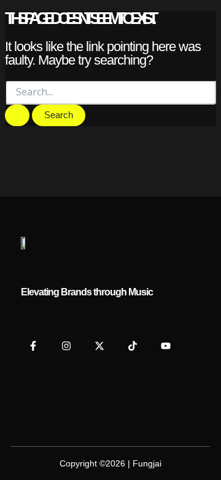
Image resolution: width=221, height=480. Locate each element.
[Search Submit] (17, 115)
